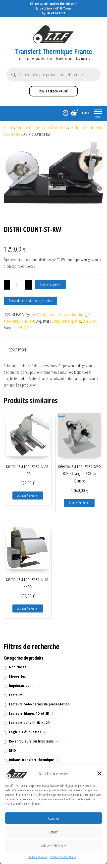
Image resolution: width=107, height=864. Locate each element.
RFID (12, 750)
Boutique (22, 128)
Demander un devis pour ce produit (30, 300)
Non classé (17, 666)
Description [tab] (17, 350)
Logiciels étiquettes (25, 731)
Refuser (53, 831)
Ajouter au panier (50, 284)
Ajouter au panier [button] (27, 495)
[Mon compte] (65, 112)
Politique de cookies (37, 857)
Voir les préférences (53, 845)
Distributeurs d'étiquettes (86, 128)
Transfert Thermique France (53, 51)
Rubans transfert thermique (31, 759)
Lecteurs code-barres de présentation (39, 703)
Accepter (53, 818)
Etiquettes (17, 676)
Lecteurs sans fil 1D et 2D (29, 722)
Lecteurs (16, 694)
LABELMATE (90, 321)
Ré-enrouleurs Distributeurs (49, 128)
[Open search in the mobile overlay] (53, 74)
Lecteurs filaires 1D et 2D (29, 713)
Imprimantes (19, 685)
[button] (99, 773)
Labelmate (13, 134)
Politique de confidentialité (63, 857)
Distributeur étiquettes (66, 321)
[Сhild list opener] (29, 676)
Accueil (8, 128)
